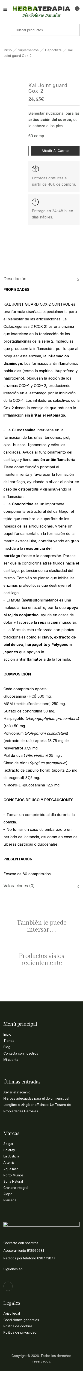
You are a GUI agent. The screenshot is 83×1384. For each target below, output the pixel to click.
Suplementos (28, 50)
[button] (75, 10)
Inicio (7, 50)
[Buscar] (5, 30)
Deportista (53, 50)
